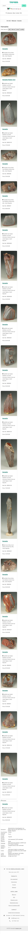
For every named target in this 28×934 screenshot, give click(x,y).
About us (14, 894)
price (18, 29)
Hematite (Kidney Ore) (8, 79)
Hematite (19, 20)
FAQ (21, 13)
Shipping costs (14, 900)
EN (16, 8)
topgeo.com (18, 928)
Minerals (14, 887)
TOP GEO (8, 20)
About (14, 13)
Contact (17, 13)
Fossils (14, 884)
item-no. (13, 29)
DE (13, 8)
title (9, 29)
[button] (9, 13)
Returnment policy (14, 902)
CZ (20, 8)
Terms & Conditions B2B (14, 905)
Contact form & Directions (14, 912)
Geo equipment (14, 879)
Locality (22, 29)
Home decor (14, 882)
